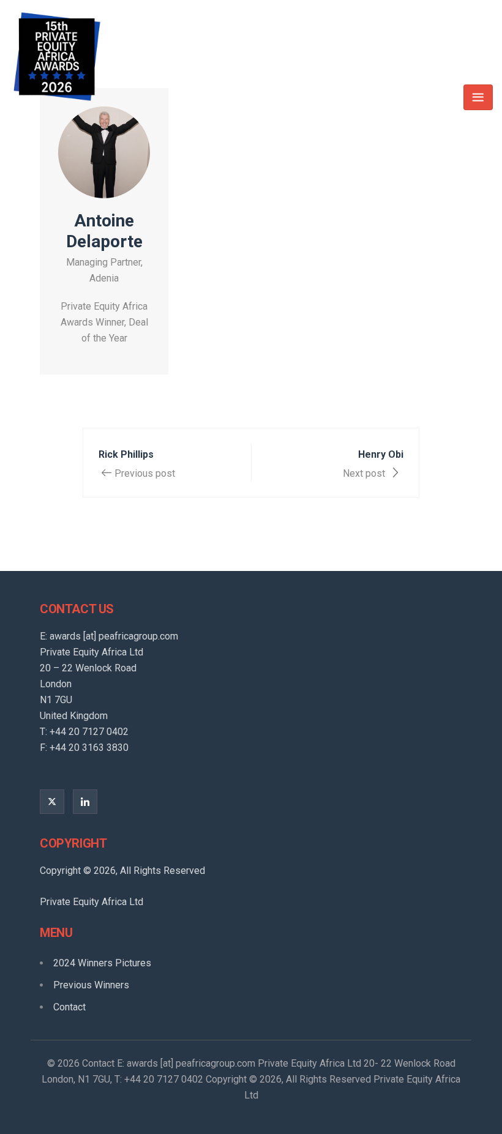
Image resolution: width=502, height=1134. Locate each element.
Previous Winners (91, 985)
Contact (69, 1007)
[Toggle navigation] (478, 97)
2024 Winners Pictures (102, 963)
